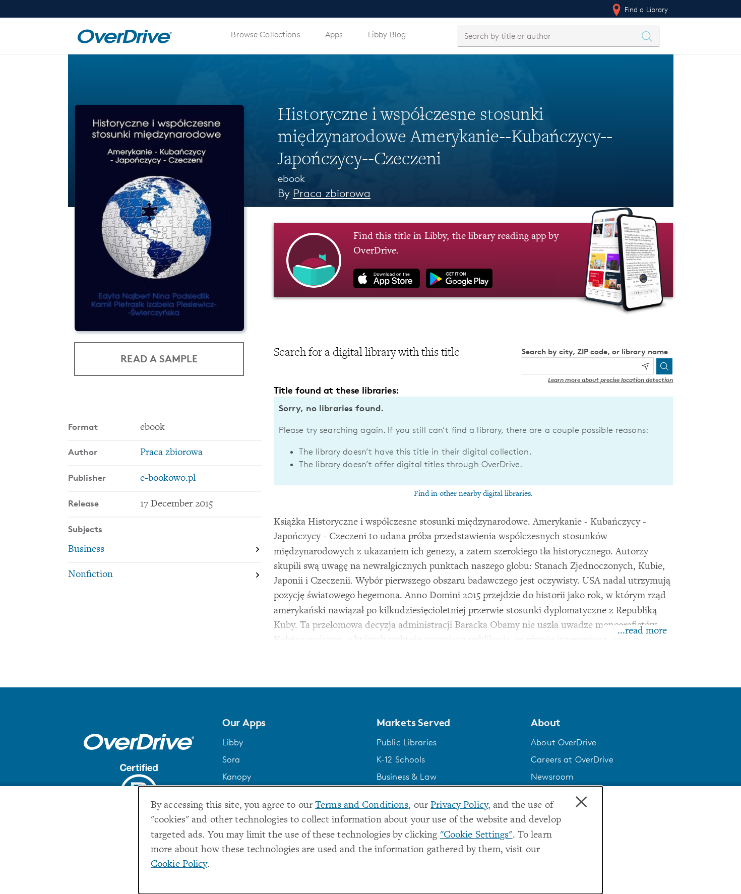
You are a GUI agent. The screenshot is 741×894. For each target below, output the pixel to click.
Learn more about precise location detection (610, 380)
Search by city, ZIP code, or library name (595, 351)
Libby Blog (387, 34)
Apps (334, 34)
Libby (232, 742)
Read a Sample (159, 358)
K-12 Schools (401, 759)
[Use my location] (645, 366)
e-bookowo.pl (168, 478)
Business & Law (407, 777)
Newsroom (552, 777)
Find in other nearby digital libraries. (473, 494)
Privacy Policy (459, 805)
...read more (642, 631)
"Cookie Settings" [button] (476, 835)
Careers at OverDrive (572, 759)
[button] (293, 722)
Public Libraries (407, 742)
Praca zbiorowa (332, 193)
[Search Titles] (650, 36)
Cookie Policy (179, 864)
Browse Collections (265, 34)
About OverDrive (563, 742)
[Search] (664, 366)
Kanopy (237, 777)
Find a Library (645, 9)
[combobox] (549, 36)
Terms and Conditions (361, 805)
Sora (231, 759)
